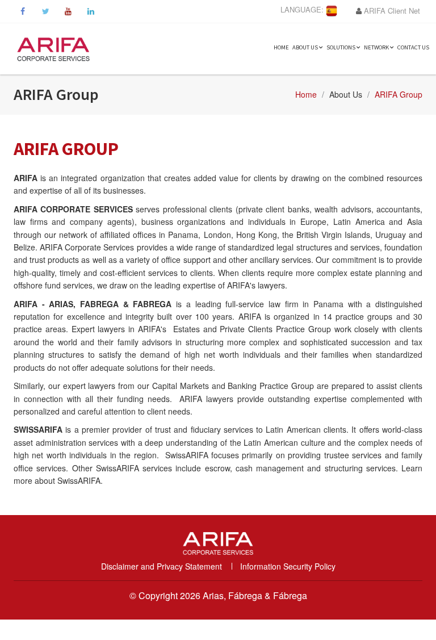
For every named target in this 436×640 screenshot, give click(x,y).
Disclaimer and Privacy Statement (161, 566)
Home (281, 47)
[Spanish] (331, 9)
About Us (305, 47)
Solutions (341, 47)
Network (377, 47)
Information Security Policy (288, 566)
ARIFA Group (398, 94)
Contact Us (413, 47)
